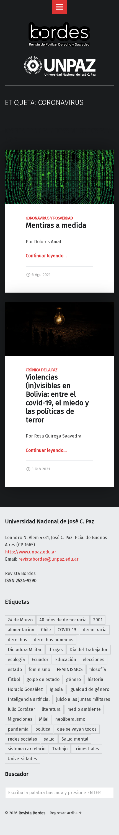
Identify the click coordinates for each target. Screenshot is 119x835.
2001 (97, 619)
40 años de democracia (63, 619)
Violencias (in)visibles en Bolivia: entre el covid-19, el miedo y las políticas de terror (57, 395)
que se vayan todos (77, 729)
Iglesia (56, 689)
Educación (65, 659)
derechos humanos (53, 639)
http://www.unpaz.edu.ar (30, 552)
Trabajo (60, 748)
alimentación (21, 629)
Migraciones (20, 719)
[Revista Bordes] (59, 27)
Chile (46, 629)
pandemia (18, 729)
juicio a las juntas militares (83, 699)
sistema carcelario (26, 748)
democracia (95, 629)
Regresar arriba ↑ (66, 813)
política (42, 729)
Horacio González (25, 689)
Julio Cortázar (21, 709)
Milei (43, 719)
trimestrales (86, 748)
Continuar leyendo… (46, 255)
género (73, 679)
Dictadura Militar (25, 649)
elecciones (93, 659)
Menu (59, 7)
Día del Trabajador (88, 649)
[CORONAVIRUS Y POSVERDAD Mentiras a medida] (59, 153)
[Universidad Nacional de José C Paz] (6, 823)
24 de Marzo (20, 619)
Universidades (22, 758)
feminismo (39, 669)
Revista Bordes (32, 813)
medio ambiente (84, 709)
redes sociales (22, 739)
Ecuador (40, 659)
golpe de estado (43, 679)
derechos (17, 639)
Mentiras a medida (57, 223)
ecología (16, 659)
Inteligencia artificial (29, 699)
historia (95, 679)
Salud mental (74, 739)
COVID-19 (67, 629)
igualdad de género (89, 689)
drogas (55, 649)
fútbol (14, 679)
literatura (51, 709)
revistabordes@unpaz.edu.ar (48, 559)
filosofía (97, 669)
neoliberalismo (70, 719)
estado (15, 669)
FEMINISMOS (70, 669)
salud (49, 739)
